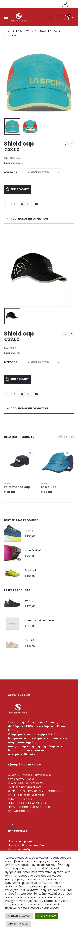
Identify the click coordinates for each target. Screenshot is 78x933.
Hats (17, 352)
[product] (20, 462)
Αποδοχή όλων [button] (46, 915)
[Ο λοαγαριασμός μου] (65, 4)
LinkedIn (22, 204)
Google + (29, 204)
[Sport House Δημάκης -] (18, 17)
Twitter (14, 204)
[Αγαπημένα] (59, 17)
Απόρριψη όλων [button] (18, 924)
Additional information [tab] (29, 219)
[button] (9, 82)
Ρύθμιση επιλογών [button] (18, 915)
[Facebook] (12, 825)
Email (36, 204)
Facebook (7, 204)
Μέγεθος (10, 172)
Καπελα (19, 162)
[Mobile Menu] (7, 17)
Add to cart (19, 189)
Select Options (30, 452)
